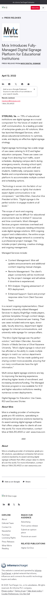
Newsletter (6, 531)
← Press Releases (11, 18)
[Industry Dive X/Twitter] (13, 504)
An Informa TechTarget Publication (23, 2)
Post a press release (29, 525)
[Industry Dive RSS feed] (18, 504)
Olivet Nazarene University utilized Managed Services (23, 309)
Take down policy (34, 591)
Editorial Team (8, 523)
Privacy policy (7, 591)
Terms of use (20, 591)
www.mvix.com (38, 432)
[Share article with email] (28, 84)
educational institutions (19, 135)
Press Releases (8, 541)
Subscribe (35, 8)
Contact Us (6, 527)
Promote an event (28, 536)
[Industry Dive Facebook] (8, 504)
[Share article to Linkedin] (3, 84)
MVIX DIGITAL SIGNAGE (30, 63)
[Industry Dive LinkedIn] (3, 504)
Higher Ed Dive (27, 548)
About (4, 519)
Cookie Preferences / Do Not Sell (15, 594)
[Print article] (22, 84)
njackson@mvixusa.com (11, 101)
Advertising (25, 522)
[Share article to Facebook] (9, 84)
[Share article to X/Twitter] (15, 84)
